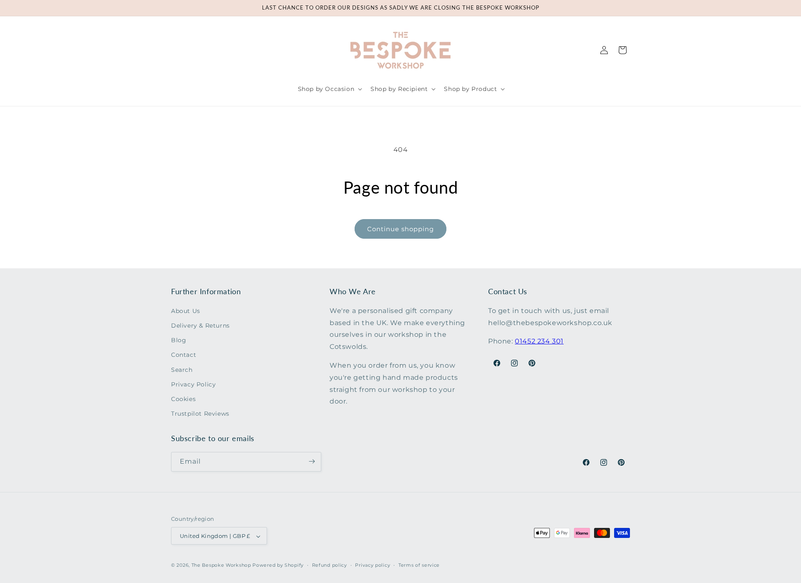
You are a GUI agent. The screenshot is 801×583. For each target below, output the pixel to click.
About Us (185, 310)
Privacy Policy (193, 384)
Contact (183, 354)
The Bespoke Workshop (221, 565)
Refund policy (329, 565)
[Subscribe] (311, 461)
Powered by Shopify (278, 565)
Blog (178, 340)
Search (182, 369)
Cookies (183, 398)
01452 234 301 (539, 341)
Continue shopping (400, 229)
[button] (329, 89)
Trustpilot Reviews (200, 413)
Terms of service (419, 565)
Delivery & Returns (200, 325)
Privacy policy (372, 565)
